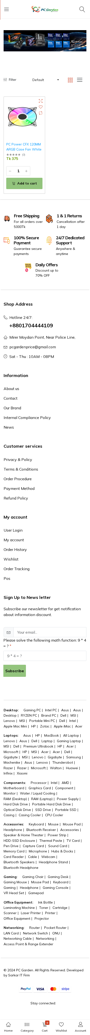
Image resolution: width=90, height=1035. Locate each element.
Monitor (10, 793)
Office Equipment (17, 918)
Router (34, 927)
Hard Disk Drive (16, 804)
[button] (45, 80)
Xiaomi (22, 773)
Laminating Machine (19, 907)
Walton (56, 768)
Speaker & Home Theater (23, 835)
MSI (73, 715)
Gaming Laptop (69, 741)
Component (64, 788)
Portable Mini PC (42, 721)
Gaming (10, 887)
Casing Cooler (30, 815)
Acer (78, 726)
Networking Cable (18, 938)
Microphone (38, 851)
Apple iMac (62, 726)
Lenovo (9, 721)
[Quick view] (40, 101)
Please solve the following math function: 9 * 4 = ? (44, 643)
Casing (9, 815)
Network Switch (35, 933)
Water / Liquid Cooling (37, 793)
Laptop (47, 741)
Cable (32, 857)
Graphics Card (40, 788)
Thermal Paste (50, 840)
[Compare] (40, 113)
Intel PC (51, 710)
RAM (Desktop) (15, 799)
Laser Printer (31, 913)
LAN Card (11, 933)
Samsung (73, 757)
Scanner (10, 913)
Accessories (69, 830)
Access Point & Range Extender (28, 944)
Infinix (8, 773)
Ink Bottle (45, 902)
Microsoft (11, 752)
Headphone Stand (53, 862)
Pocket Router (55, 927)
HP (33, 726)
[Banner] (45, 40)
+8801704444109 (31, 325)
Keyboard (36, 824)
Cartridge (60, 907)
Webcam (48, 857)
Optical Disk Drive (17, 810)
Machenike (12, 762)
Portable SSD (65, 810)
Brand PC (48, 715)
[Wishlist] (40, 107)
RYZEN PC (29, 715)
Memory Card (14, 851)
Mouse (53, 824)
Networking (45, 938)
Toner (43, 907)
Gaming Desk (58, 877)
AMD (65, 783)
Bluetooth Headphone (21, 867)
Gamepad (36, 893)
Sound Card (57, 846)
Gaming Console (55, 887)
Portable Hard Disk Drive (51, 804)
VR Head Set (14, 893)
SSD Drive (43, 810)
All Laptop (71, 735)
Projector (42, 918)
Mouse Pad (72, 824)
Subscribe (14, 670)
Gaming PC (32, 710)
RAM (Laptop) (42, 799)
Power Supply (67, 799)
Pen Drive (11, 846)
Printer (50, 913)
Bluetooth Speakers (19, 862)
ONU (56, 933)
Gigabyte (11, 757)
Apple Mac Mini (15, 726)
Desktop (10, 715)
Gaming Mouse (15, 882)
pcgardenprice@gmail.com (32, 346)
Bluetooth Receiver (41, 830)
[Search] (82, 9)
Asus (65, 710)
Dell (63, 715)
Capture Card (33, 846)
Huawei (72, 768)
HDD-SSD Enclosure (19, 840)
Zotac (44, 726)
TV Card (73, 840)
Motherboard (14, 788)
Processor (39, 783)
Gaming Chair (32, 877)
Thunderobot (62, 762)
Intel (72, 721)
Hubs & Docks (62, 851)
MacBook (51, 735)
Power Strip (57, 835)
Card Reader (14, 857)
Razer (8, 768)
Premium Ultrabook (38, 746)
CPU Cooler (54, 815)
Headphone (13, 830)
